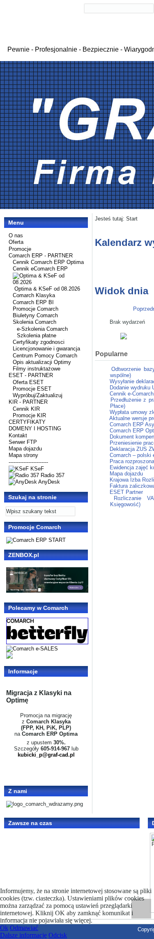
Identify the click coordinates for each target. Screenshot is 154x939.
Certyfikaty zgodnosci (38, 342)
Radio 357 (51, 475)
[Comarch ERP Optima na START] (36, 540)
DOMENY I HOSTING (35, 428)
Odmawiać (24, 927)
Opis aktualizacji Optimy (42, 362)
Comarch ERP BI (33, 302)
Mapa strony (23, 455)
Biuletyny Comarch (35, 315)
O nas (16, 235)
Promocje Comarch (35, 309)
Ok (4, 927)
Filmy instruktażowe (36, 369)
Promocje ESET (32, 389)
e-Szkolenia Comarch (42, 329)
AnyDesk (48, 482)
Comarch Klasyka (34, 295)
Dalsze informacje (23, 935)
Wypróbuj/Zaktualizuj (37, 395)
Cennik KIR (26, 409)
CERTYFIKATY (27, 422)
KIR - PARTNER (28, 402)
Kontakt (18, 435)
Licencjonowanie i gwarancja (46, 349)
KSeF (36, 469)
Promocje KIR (29, 415)
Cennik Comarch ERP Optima (48, 262)
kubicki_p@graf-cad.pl (46, 755)
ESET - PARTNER (31, 375)
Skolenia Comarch (34, 322)
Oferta (16, 242)
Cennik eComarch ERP (40, 269)
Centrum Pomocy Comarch (45, 355)
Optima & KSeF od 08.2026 (47, 289)
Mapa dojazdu (25, 449)
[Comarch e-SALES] (32, 649)
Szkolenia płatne (36, 335)
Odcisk (57, 935)
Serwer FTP (23, 442)
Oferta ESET (28, 382)
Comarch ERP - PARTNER (41, 255)
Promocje (20, 249)
